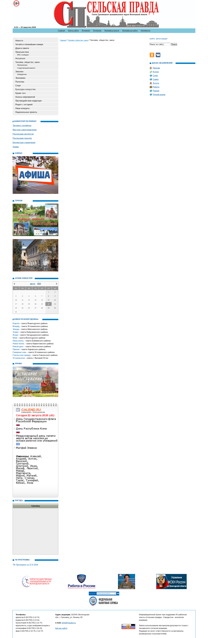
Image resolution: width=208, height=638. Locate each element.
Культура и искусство (25, 89)
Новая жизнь (18, 343)
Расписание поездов (22, 138)
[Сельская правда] (28, 14)
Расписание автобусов (23, 134)
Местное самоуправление (25, 130)
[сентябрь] (56, 284)
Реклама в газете (111, 30)
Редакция (86, 30)
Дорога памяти (22, 48)
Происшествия (22, 52)
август (32, 284)
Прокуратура (22, 65)
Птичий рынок (159, 94)
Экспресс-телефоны (22, 125)
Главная (61, 30)
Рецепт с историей (23, 104)
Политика (19, 82)
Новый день (18, 346)
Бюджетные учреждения (24, 142)
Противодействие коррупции (28, 101)
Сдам (155, 75)
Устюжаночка (19, 358)
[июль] (14, 284)
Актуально (20, 58)
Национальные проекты (26, 112)
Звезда (16, 329)
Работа (156, 87)
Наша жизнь (18, 341)
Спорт (18, 85)
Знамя (15, 332)
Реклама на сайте (130, 30)
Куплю (156, 72)
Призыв (16, 349)
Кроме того (20, 93)
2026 (39, 284)
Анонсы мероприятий (25, 97)
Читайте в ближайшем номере (29, 44)
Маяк (15, 338)
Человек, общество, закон (27, 62)
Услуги (156, 83)
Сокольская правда (22, 355)
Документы (145, 30)
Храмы (16, 147)
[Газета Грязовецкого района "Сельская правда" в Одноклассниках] (153, 56)
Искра (15, 335)
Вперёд (16, 326)
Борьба (16, 323)
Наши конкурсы (22, 108)
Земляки (19, 71)
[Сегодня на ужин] (159, 56)
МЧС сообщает (23, 55)
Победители (21, 74)
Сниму (156, 79)
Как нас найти (61, 628)
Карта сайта (73, 30)
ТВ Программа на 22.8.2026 (25, 565)
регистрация (161, 38)
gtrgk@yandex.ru (69, 623)
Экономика (20, 78)
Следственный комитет (26, 68)
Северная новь (19, 352)
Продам (156, 68)
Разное (156, 91)
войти (152, 38)
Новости (19, 40)
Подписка (97, 30)
